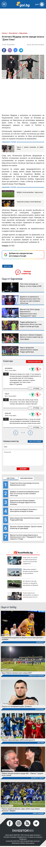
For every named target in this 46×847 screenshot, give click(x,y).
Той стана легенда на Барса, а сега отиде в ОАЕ (30, 285)
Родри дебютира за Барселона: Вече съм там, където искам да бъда (31, 324)
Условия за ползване (35, 837)
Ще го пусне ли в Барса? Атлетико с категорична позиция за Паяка (23, 510)
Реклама (13, 837)
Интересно (40, 642)
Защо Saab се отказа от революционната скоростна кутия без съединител (30, 561)
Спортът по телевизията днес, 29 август (17, 706)
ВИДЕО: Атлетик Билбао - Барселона (30, 192)
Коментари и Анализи (36, 675)
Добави (23, 469)
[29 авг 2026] (23, 692)
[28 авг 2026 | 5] (23, 794)
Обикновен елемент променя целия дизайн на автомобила (30, 571)
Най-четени (11, 478)
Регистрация (37, 441)
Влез (30, 441)
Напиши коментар (26, 272)
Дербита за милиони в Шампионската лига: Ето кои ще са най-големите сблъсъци (24, 493)
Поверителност (22, 837)
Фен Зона (40, 742)
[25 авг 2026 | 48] (23, 726)
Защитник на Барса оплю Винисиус (29, 202)
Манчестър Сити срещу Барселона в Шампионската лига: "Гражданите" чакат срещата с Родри (25, 537)
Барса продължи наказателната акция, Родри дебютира (29, 350)
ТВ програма (39, 709)
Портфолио (22, 839)
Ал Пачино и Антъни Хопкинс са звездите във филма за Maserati (30, 583)
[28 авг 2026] (23, 623)
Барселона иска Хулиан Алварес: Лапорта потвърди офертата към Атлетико (23, 502)
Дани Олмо (7, 266)
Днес (39, 4)
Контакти (6, 837)
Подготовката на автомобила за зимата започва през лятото (30, 595)
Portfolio (22, 843)
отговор (36, 388)
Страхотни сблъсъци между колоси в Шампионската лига (24, 484)
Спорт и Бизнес (38, 813)
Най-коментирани (26, 478)
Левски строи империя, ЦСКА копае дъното (18, 740)
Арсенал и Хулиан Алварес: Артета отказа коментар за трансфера (26, 527)
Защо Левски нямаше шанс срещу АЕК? (17, 673)
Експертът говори (37, 778)
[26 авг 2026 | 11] (23, 759)
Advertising (15, 843)
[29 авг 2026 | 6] (23, 659)
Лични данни (30, 843)
